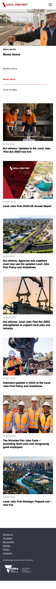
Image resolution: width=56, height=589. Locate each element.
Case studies (10, 89)
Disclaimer (8, 538)
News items (9, 79)
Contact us (8, 534)
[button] (50, 4)
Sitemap (6, 546)
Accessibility (8, 542)
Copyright (7, 553)
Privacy (6, 549)
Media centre (9, 49)
